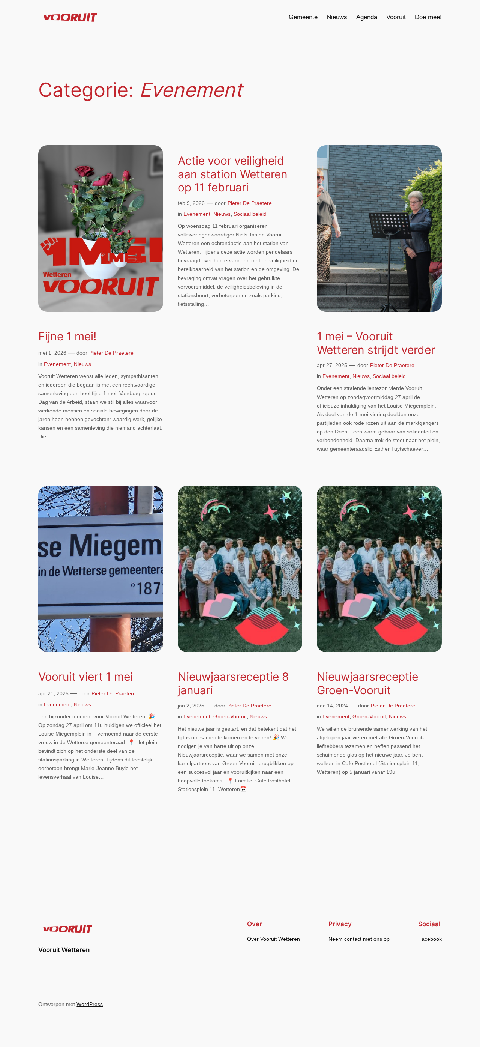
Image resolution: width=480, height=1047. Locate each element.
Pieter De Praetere (111, 353)
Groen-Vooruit (230, 716)
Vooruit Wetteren (64, 950)
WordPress (89, 1004)
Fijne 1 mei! (67, 336)
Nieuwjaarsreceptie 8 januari (233, 683)
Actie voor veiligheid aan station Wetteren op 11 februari (233, 174)
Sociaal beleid (250, 214)
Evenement (57, 364)
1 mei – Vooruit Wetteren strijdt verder (376, 343)
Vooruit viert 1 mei (85, 676)
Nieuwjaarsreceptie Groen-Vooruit (367, 683)
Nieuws (82, 364)
